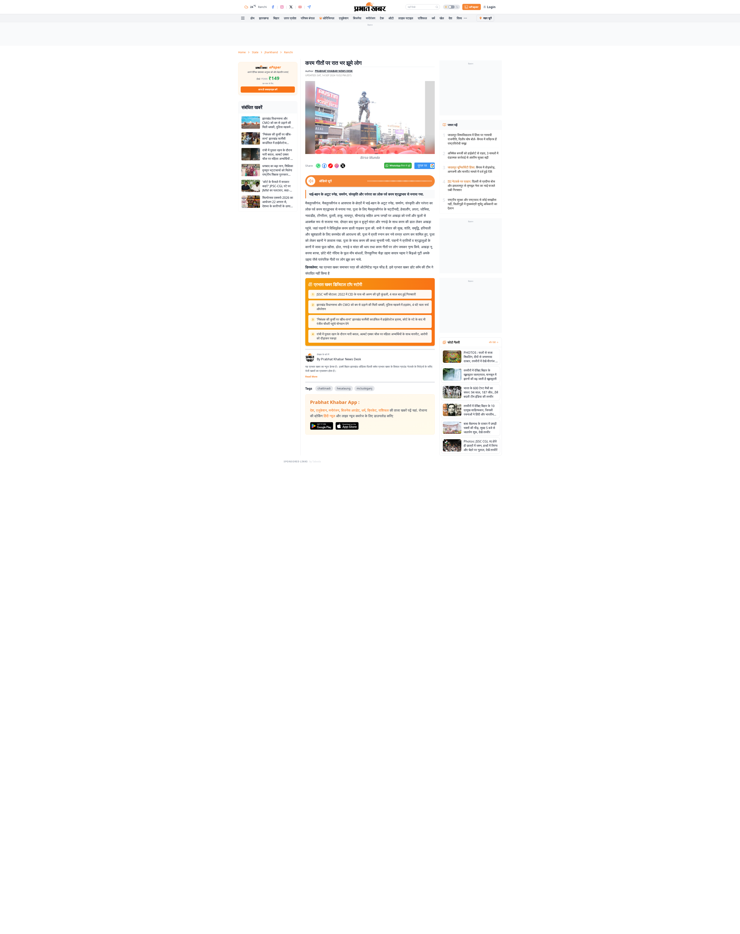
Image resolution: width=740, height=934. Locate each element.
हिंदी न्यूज (329, 416)
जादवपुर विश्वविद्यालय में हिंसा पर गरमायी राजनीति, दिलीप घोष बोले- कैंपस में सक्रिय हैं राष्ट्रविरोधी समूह (472, 139)
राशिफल (422, 18)
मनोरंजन (370, 18)
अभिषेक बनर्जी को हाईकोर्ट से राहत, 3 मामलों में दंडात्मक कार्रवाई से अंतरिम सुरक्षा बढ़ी (473, 155)
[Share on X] (343, 165)
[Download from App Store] (347, 426)
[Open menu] (243, 18)
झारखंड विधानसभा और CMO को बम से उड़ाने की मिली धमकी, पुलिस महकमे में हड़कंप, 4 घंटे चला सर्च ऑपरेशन (373, 307)
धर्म (433, 18)
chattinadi (324, 388)
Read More (311, 376)
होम (252, 18)
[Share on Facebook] (324, 165)
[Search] (437, 7)
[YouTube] (300, 7)
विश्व (459, 18)
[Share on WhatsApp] (318, 165)
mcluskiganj (364, 388)
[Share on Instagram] (336, 165)
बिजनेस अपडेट (350, 410)
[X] (291, 7)
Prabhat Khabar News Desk (341, 359)
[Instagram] (282, 7)
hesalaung (344, 388)
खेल (442, 18)
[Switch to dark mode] (451, 7)
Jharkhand (271, 52)
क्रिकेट (372, 410)
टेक (382, 18)
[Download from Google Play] (321, 426)
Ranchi (288, 52)
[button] (370, 117)
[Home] (370, 7)
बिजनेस (357, 18)
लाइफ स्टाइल (405, 18)
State (255, 52)
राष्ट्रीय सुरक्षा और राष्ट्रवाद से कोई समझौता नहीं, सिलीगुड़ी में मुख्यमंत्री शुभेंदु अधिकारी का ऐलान (472, 204)
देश (450, 18)
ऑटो (391, 18)
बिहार (276, 18)
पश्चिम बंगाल (308, 18)
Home (242, 52)
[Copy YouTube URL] (330, 165)
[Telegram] (309, 7)
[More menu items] (465, 18)
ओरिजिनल (328, 18)
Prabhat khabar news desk (334, 71)
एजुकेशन (343, 18)
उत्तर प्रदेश (290, 18)
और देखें (492, 342)
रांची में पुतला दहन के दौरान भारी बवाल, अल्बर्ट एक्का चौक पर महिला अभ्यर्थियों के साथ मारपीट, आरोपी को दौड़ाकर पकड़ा (372, 336)
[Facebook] (273, 7)
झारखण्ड (264, 18)
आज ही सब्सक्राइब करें (267, 89)
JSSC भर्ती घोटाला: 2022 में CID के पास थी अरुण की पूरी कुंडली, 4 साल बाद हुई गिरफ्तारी (366, 294)
